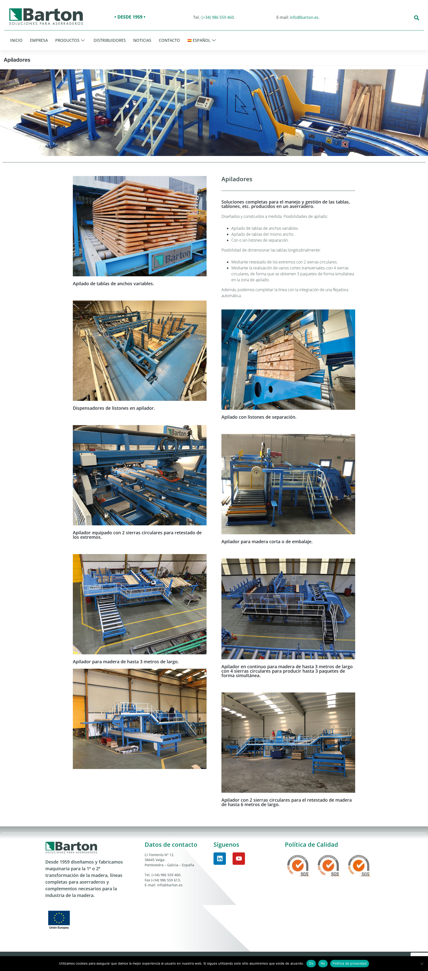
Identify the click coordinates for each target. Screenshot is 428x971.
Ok (311, 963)
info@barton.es (304, 17)
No (323, 963)
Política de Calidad (311, 844)
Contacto (169, 40)
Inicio (16, 40)
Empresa (39, 40)
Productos (67, 40)
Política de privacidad (350, 963)
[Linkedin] (220, 858)
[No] (421, 963)
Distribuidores (110, 40)
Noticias (142, 40)
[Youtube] (239, 858)
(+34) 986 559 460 (218, 17)
